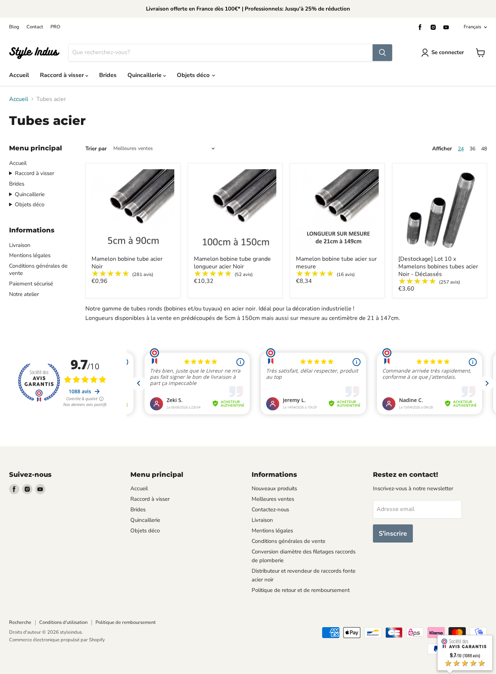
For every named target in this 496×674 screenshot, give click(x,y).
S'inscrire (393, 533)
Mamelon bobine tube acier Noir (127, 263)
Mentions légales (29, 255)
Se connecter (447, 52)
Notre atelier (24, 294)
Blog (14, 27)
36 (472, 148)
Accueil (19, 75)
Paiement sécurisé (31, 283)
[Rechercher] (382, 52)
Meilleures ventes (273, 499)
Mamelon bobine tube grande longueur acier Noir (232, 263)
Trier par (96, 149)
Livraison (20, 245)
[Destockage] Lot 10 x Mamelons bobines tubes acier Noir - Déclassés (438, 266)
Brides (108, 75)
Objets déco (194, 75)
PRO (55, 27)
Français (472, 27)
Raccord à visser (62, 75)
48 (484, 148)
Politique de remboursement (125, 622)
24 (461, 148)
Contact (35, 27)
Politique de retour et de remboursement (301, 590)
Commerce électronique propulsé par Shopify (57, 640)
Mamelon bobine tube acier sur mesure (336, 263)
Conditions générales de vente (288, 541)
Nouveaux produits (274, 488)
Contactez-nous (270, 509)
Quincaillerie (145, 75)
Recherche (20, 622)
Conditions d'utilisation (63, 622)
